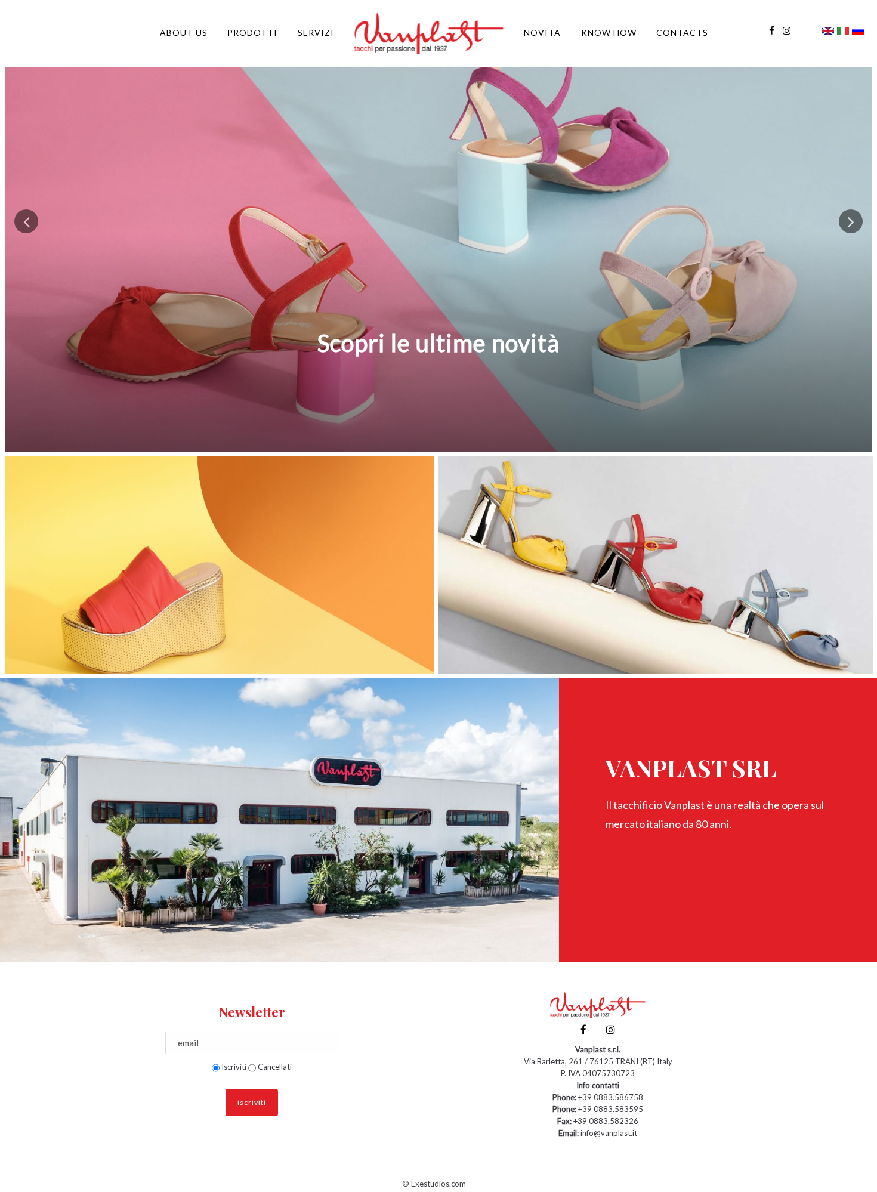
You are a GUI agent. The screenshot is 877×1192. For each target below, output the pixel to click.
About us (184, 32)
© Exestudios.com (434, 1183)
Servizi (316, 32)
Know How (609, 32)
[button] (26, 221)
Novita (542, 32)
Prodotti (252, 32)
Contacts (682, 32)
